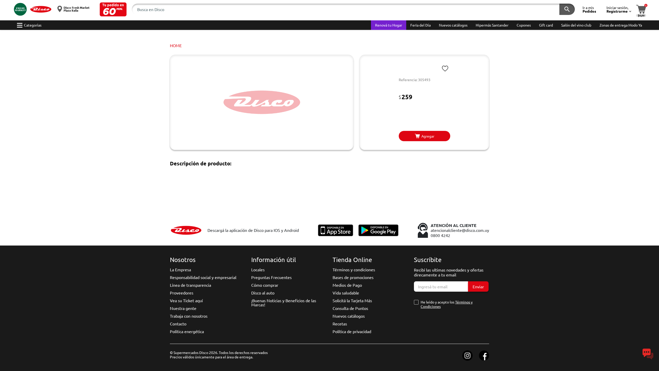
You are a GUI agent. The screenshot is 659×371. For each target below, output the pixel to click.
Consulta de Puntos (350, 308)
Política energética (187, 331)
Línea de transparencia (190, 285)
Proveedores (181, 293)
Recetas (340, 324)
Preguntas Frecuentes (271, 277)
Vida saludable (346, 293)
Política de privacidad (352, 331)
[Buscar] (567, 9)
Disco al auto (262, 293)
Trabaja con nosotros (188, 316)
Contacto (178, 324)
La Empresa (180, 269)
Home (176, 45)
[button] (113, 9)
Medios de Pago (347, 285)
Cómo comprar (264, 285)
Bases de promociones (353, 277)
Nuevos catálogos (349, 316)
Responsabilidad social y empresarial (203, 277)
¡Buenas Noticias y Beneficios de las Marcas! (283, 302)
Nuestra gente (183, 308)
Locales (258, 269)
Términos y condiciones (354, 269)
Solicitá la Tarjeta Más (352, 300)
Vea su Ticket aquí (186, 300)
